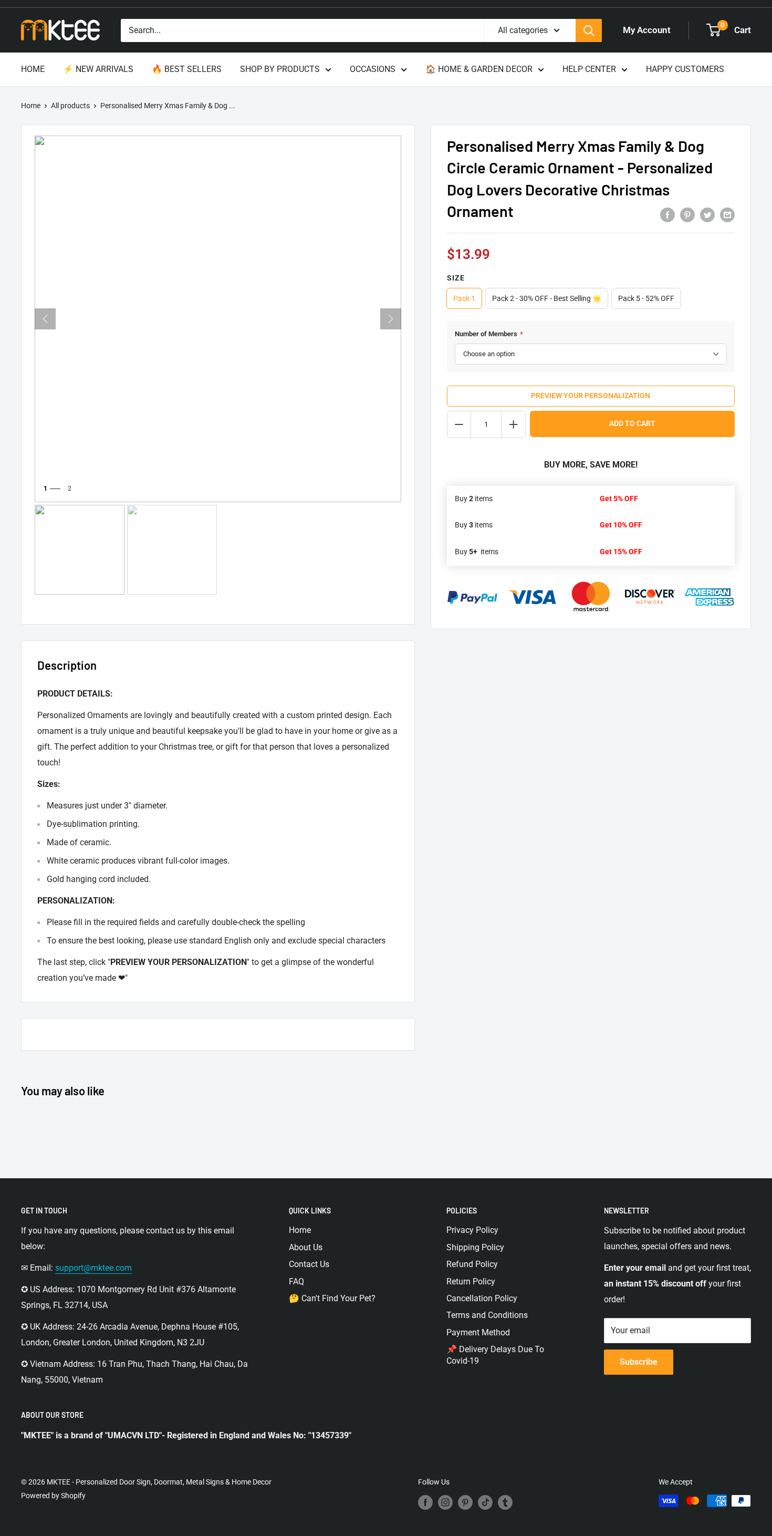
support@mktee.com (93, 1268)
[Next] (390, 318)
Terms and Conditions (487, 1315)
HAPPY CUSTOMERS (685, 69)
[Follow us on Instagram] (445, 1502)
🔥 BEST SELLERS (187, 69)
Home (30, 105)
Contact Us (309, 1264)
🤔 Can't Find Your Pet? (332, 1298)
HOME (33, 69)
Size (456, 278)
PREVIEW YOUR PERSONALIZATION (590, 395)
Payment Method (478, 1332)
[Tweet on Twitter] (707, 214)
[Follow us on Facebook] (425, 1502)
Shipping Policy (475, 1247)
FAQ (296, 1281)
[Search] (589, 30)
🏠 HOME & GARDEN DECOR (479, 69)
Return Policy (470, 1281)
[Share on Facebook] (667, 214)
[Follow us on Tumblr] (505, 1502)
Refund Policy (472, 1264)
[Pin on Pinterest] (687, 214)
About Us (305, 1247)
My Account (647, 30)
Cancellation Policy (481, 1298)
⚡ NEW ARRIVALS (98, 69)
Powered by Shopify (53, 1495)
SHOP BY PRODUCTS (280, 69)
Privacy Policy (472, 1230)
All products (70, 105)
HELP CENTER (589, 69)
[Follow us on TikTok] (485, 1502)
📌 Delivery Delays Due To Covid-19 (495, 1355)
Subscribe (639, 1362)
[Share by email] (727, 214)
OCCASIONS (372, 69)
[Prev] (45, 318)
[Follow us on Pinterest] (465, 1502)
